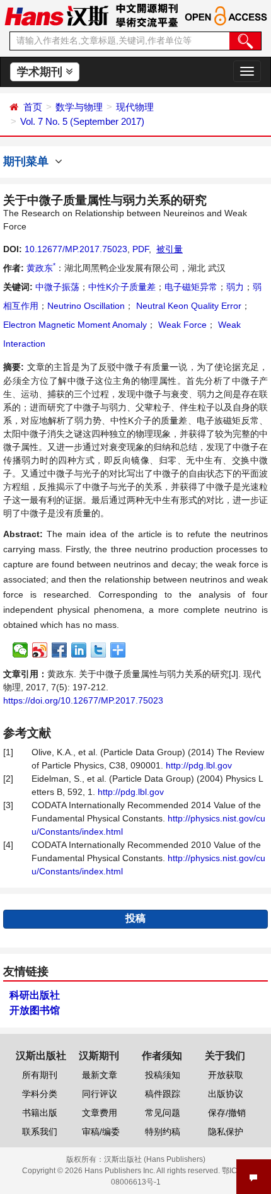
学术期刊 (41, 72)
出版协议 (225, 1094)
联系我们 (39, 1132)
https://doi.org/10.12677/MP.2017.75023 (83, 700)
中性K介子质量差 (122, 287)
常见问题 (162, 1113)
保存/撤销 (227, 1113)
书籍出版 (39, 1113)
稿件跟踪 (162, 1094)
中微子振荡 (57, 287)
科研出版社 (34, 995)
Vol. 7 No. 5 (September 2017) (82, 121)
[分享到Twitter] (99, 650)
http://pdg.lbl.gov (199, 765)
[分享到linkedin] (79, 650)
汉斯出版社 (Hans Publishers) (154, 1159)
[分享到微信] (20, 650)
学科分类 (39, 1094)
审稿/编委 (101, 1132)
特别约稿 (162, 1132)
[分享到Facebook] (59, 650)
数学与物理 (79, 106)
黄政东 (40, 268)
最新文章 (99, 1075)
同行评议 (99, 1094)
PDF (140, 249)
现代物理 (135, 106)
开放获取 (225, 1075)
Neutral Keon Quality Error (187, 306)
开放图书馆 (34, 1010)
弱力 (235, 287)
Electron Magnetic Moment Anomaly (75, 325)
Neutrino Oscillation (86, 306)
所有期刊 (39, 1075)
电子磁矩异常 (190, 287)
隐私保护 (225, 1132)
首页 (32, 106)
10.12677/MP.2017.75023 (76, 249)
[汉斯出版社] (56, 15)
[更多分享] (118, 650)
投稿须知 (162, 1075)
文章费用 (99, 1113)
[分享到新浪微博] (40, 650)
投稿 (135, 918)
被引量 (169, 249)
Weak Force (181, 325)
